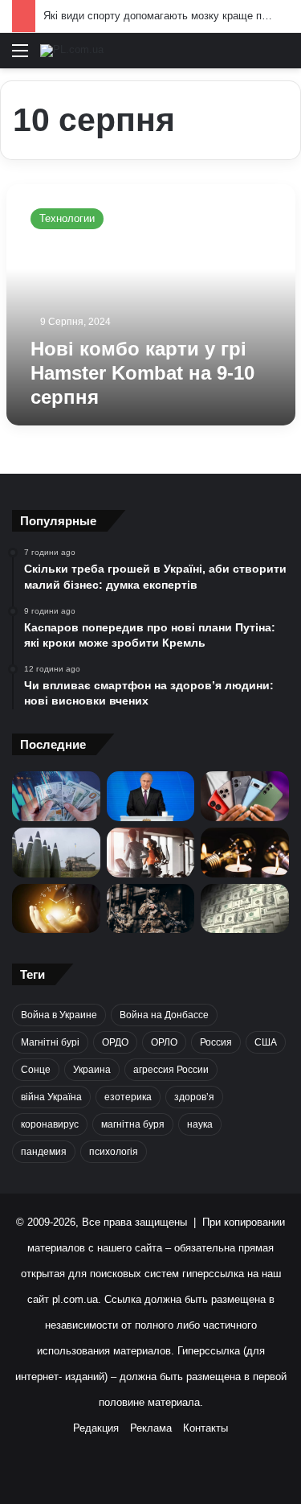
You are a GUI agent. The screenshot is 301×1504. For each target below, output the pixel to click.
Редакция (96, 1428)
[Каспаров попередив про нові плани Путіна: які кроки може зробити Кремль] (151, 796)
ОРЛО (164, 1042)
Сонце (36, 1069)
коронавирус (50, 1124)
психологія (113, 1151)
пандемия (44, 1151)
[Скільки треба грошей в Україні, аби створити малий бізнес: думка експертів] (56, 796)
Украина (92, 1069)
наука (200, 1124)
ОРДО (115, 1042)
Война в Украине (59, 1015)
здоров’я (194, 1097)
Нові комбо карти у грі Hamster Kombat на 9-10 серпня (142, 373)
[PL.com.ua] (72, 50)
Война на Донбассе (164, 1015)
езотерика (128, 1097)
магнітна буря (133, 1124)
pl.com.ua (75, 1299)
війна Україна (51, 1097)
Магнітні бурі (50, 1042)
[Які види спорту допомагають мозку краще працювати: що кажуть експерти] (151, 852)
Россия (216, 1042)
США (265, 1042)
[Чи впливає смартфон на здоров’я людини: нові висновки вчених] (245, 796)
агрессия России (171, 1069)
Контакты (205, 1428)
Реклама (151, 1428)
